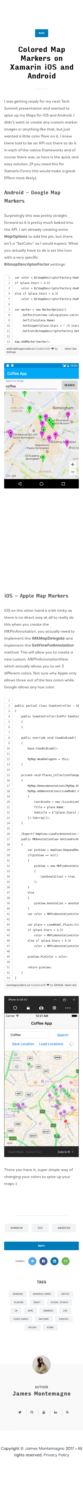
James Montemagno (41, 1393)
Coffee (65, 1294)
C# (16, 1311)
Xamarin (16, 1228)
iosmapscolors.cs (18, 985)
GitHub (11, 352)
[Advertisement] (41, 541)
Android (64, 1228)
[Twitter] (32, 1261)
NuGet (37, 1302)
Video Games (20, 1319)
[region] (41, 310)
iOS (40, 1228)
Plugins (19, 1302)
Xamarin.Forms (42, 1294)
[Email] (66, 1261)
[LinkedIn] (54, 1261)
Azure (50, 1327)
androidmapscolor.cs (21, 348)
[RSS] (65, 1412)
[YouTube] (44, 1412)
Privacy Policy (56, 1455)
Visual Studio (59, 1302)
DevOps (32, 1327)
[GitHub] (32, 1412)
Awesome (44, 1319)
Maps (42, 33)
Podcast (64, 1319)
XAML (30, 1311)
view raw (71, 348)
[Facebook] (43, 1261)
